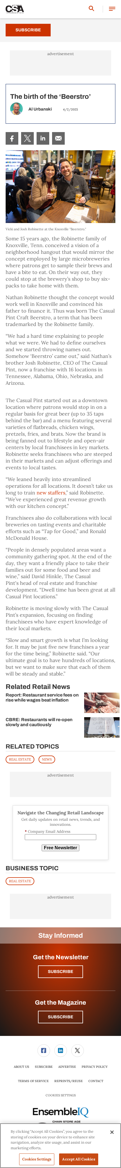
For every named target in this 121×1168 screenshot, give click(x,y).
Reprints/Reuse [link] (68, 1081)
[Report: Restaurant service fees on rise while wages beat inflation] (102, 703)
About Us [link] (21, 1067)
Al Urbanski (40, 109)
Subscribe (28, 30)
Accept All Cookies (78, 1159)
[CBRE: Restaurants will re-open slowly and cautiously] (102, 727)
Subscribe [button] (60, 971)
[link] (12, 138)
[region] (60, 1145)
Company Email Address (47, 831)
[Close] (112, 1132)
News (47, 759)
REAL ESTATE (20, 759)
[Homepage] (15, 9)
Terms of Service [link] (33, 1081)
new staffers (51, 492)
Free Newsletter (60, 847)
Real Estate (20, 881)
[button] (112, 9)
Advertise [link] (67, 1067)
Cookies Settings (61, 1095)
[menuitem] (12, 138)
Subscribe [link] (44, 1067)
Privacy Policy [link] (94, 1067)
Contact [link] (95, 1081)
